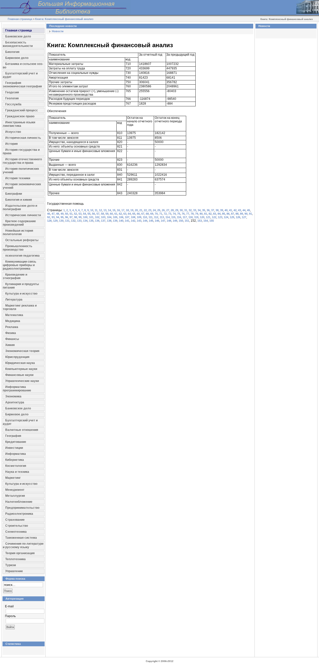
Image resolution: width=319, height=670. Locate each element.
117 (185, 217)
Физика (10, 333)
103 (103, 217)
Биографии (13, 193)
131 (67, 220)
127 (244, 217)
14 (109, 210)
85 (223, 213)
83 (214, 213)
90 (245, 213)
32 (190, 210)
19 (131, 210)
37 (212, 210)
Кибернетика (14, 460)
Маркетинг (13, 478)
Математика (14, 315)
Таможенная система (21, 537)
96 (66, 217)
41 (230, 210)
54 (84, 213)
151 (187, 220)
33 (194, 210)
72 (165, 213)
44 (243, 210)
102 (97, 217)
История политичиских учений (21, 170)
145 (151, 220)
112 (156, 217)
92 (48, 217)
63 (124, 213)
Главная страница (20, 18)
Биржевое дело (16, 58)
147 (163, 220)
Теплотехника (15, 559)
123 (220, 217)
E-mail (9, 606)
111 (151, 217)
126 (238, 217)
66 (138, 213)
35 (203, 210)
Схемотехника (16, 531)
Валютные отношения (21, 430)
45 (248, 210)
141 (127, 220)
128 (49, 220)
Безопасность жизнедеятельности (18, 44)
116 (179, 217)
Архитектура (14, 402)
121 (208, 217)
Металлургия (15, 496)
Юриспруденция (17, 357)
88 (237, 213)
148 (169, 220)
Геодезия (12, 92)
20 (136, 210)
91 (250, 213)
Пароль (10, 616)
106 (121, 217)
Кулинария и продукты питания (21, 285)
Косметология (15, 466)
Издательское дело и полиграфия (20, 207)
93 (53, 217)
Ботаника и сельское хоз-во (23, 65)
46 (48, 213)
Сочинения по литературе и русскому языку (23, 545)
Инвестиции (14, 448)
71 (160, 213)
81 (205, 213)
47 (53, 213)
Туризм (10, 565)
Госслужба (13, 104)
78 (192, 213)
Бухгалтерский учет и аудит (20, 75)
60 (111, 213)
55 (88, 213)
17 (122, 210)
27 (167, 210)
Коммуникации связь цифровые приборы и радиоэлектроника (19, 265)
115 (173, 217)
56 (93, 213)
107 (127, 217)
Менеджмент (14, 490)
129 (55, 220)
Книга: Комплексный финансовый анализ (64, 18)
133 (79, 220)
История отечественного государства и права (22, 161)
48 (57, 213)
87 (232, 213)
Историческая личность (23, 138)
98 (75, 217)
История (11, 144)
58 (102, 213)
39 (221, 210)
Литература (13, 299)
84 (219, 213)
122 (214, 217)
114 (167, 217)
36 (208, 210)
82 (210, 213)
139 (115, 220)
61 (115, 213)
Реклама (11, 327)
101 (91, 217)
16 (118, 210)
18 (127, 210)
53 (80, 213)
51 (71, 213)
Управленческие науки (22, 381)
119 (196, 217)
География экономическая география (22, 84)
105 (115, 217)
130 (61, 220)
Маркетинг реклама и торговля (20, 307)
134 (85, 220)
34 (199, 210)
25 (158, 210)
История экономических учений (22, 185)
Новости (58, 31)
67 (142, 213)
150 (181, 220)
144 (145, 220)
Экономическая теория (22, 351)
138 (109, 220)
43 (239, 210)
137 (103, 220)
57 (97, 213)
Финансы (12, 339)
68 (147, 213)
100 (85, 217)
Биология (12, 52)
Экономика (13, 396)
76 (183, 213)
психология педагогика (22, 255)
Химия (10, 345)
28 (172, 210)
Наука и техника (17, 472)
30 (181, 210)
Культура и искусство (21, 293)
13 (104, 210)
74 (174, 213)
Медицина (12, 321)
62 (120, 213)
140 (121, 220)
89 (241, 213)
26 (163, 210)
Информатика (15, 454)
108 (133, 217)
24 (154, 210)
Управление (14, 571)
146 (157, 220)
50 (66, 213)
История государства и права (21, 151)
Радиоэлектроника (19, 513)
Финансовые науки (19, 375)
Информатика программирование (17, 388)
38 (217, 210)
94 (57, 217)
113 (162, 217)
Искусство (13, 132)
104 (109, 217)
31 (185, 210)
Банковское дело (18, 36)
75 (178, 213)
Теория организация (20, 553)
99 (80, 217)
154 (205, 220)
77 (187, 213)
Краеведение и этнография (15, 276)
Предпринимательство (22, 507)
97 (71, 217)
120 (202, 217)
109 (139, 217)
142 (133, 220)
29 (176, 210)
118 (190, 217)
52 (75, 213)
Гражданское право (19, 116)
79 (196, 213)
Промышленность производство (17, 247)
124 (226, 217)
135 (91, 220)
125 (232, 217)
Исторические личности (23, 215)
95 (62, 217)
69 (151, 213)
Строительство (16, 525)
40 (226, 210)
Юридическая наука (20, 363)
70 (156, 213)
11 (96, 210)
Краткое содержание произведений (19, 222)
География (13, 436)
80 (201, 213)
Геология (12, 98)
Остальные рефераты (21, 240)
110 (145, 217)
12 (100, 210)
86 (228, 213)
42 (235, 210)
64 (129, 213)
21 (140, 210)
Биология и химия (18, 199)
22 (145, 210)
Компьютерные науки (21, 369)
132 (73, 220)
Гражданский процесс (21, 110)
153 (199, 220)
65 (133, 213)
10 (91, 210)
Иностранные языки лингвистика (19, 124)
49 (62, 213)
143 (139, 220)
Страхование (15, 519)
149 (175, 220)
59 (106, 213)
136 (97, 220)
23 (149, 210)
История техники (17, 178)
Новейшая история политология (18, 232)
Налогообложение (18, 501)
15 (113, 210)
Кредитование (15, 442)
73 (169, 213)
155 (211, 220)
